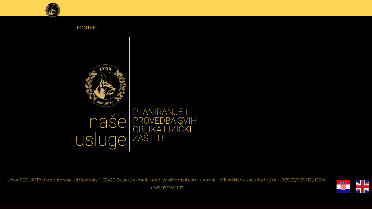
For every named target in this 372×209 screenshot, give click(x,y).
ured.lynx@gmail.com (173, 180)
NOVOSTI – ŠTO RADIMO (127, 11)
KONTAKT (87, 27)
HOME (81, 11)
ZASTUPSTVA (299, 11)
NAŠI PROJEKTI (256, 11)
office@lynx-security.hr (244, 180)
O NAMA (175, 11)
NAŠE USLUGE (212, 11)
